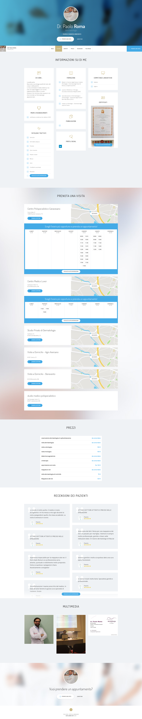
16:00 (86, 256)
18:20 (44, 312)
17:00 (81, 262)
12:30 (81, 249)
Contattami (80, 39)
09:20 (99, 236)
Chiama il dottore (36, 218)
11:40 (94, 246)
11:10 (81, 243)
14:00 (86, 249)
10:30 (81, 239)
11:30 (86, 243)
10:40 (99, 239)
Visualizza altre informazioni (103, 144)
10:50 (86, 239)
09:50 (81, 236)
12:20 (94, 249)
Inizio (52, 48)
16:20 (81, 259)
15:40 (81, 256)
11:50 (81, 246)
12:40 (99, 249)
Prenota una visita (135, 48)
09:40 (94, 239)
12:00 (99, 246)
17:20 (86, 262)
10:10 (86, 236)
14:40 (86, 252)
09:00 (94, 236)
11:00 (94, 243)
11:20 (99, 243)
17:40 (84, 266)
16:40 (86, 259)
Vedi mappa (94, 213)
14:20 (81, 252)
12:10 (86, 246)
